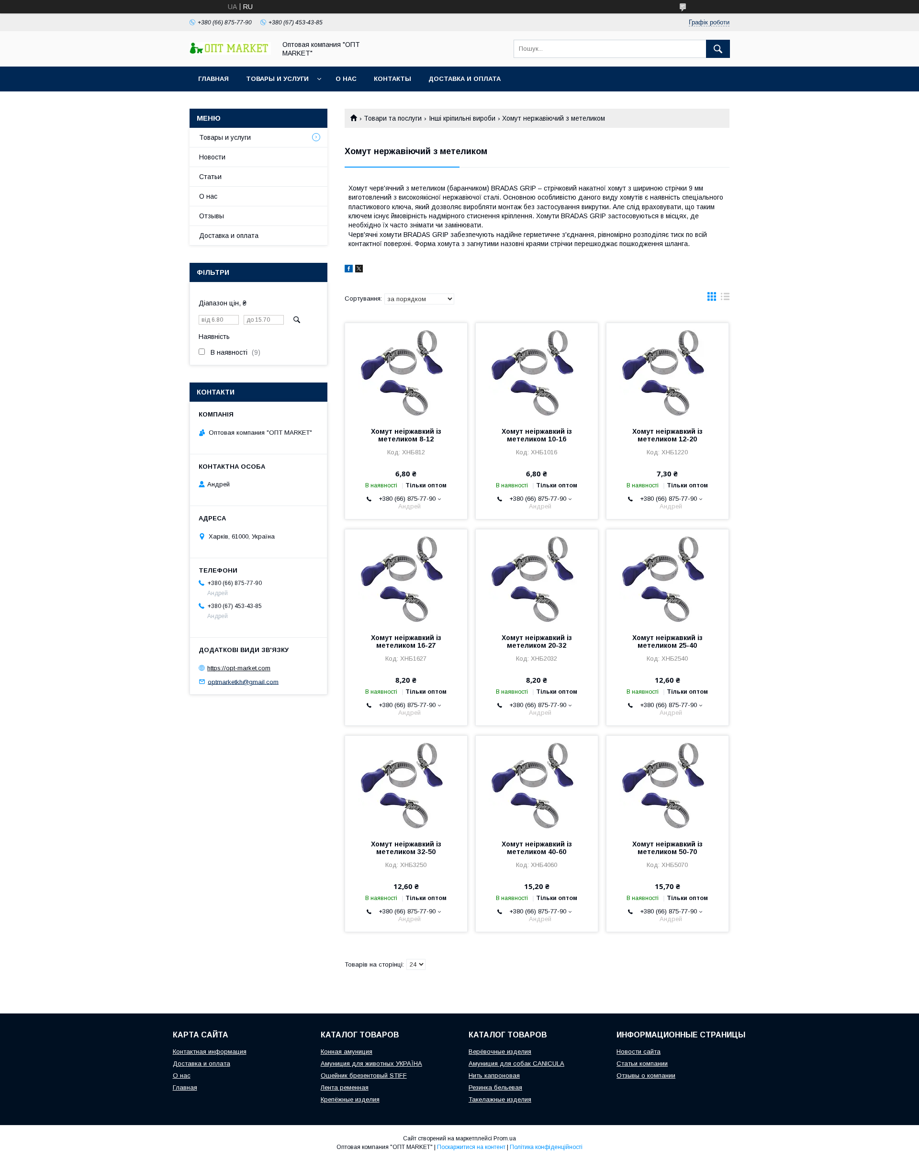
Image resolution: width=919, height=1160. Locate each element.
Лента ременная (345, 1087)
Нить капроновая (494, 1075)
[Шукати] (718, 49)
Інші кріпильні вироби (462, 118)
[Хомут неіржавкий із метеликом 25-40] (667, 577)
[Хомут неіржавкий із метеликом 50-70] (667, 784)
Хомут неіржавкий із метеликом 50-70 (667, 848)
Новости (212, 157)
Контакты (392, 78)
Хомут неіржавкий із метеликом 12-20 (667, 435)
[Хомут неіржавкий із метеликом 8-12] (406, 371)
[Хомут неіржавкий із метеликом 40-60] (537, 784)
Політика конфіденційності (546, 1147)
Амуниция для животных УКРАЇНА (371, 1063)
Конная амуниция (346, 1051)
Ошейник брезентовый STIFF (364, 1075)
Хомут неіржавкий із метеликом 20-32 (537, 641)
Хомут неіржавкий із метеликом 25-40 (667, 641)
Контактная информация (210, 1051)
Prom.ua (504, 1138)
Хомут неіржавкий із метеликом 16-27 (406, 641)
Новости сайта (638, 1051)
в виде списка (725, 298)
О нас (346, 78)
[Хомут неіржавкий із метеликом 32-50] (406, 784)
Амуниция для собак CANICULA (516, 1063)
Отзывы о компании (645, 1075)
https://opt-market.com (238, 668)
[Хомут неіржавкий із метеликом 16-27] (406, 577)
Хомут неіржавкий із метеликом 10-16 (537, 435)
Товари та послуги (393, 118)
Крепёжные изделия (350, 1099)
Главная (213, 78)
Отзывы (211, 216)
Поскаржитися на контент (471, 1147)
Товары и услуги (277, 78)
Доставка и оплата (464, 78)
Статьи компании (642, 1063)
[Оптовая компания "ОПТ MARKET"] (230, 52)
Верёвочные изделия (500, 1051)
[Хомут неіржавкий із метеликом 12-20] (667, 371)
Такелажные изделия (500, 1099)
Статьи (210, 176)
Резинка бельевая (495, 1087)
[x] (359, 270)
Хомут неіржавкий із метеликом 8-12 (406, 435)
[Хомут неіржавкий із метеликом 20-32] (537, 577)
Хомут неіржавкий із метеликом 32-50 (406, 848)
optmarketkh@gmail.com (243, 681)
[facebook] (349, 270)
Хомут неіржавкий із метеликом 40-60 (537, 848)
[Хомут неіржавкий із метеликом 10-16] (537, 371)
